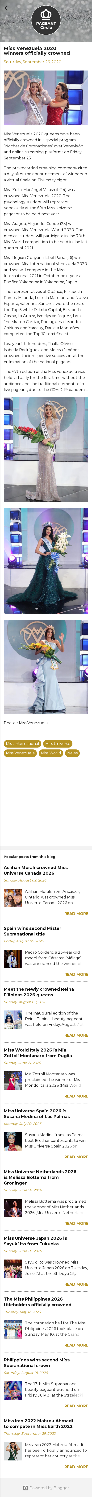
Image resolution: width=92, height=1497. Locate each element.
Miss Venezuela (20, 753)
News (72, 753)
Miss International (22, 743)
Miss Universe (57, 743)
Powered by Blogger (49, 1488)
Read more (76, 913)
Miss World (51, 753)
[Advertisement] (46, 805)
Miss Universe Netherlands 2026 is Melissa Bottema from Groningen (40, 1177)
